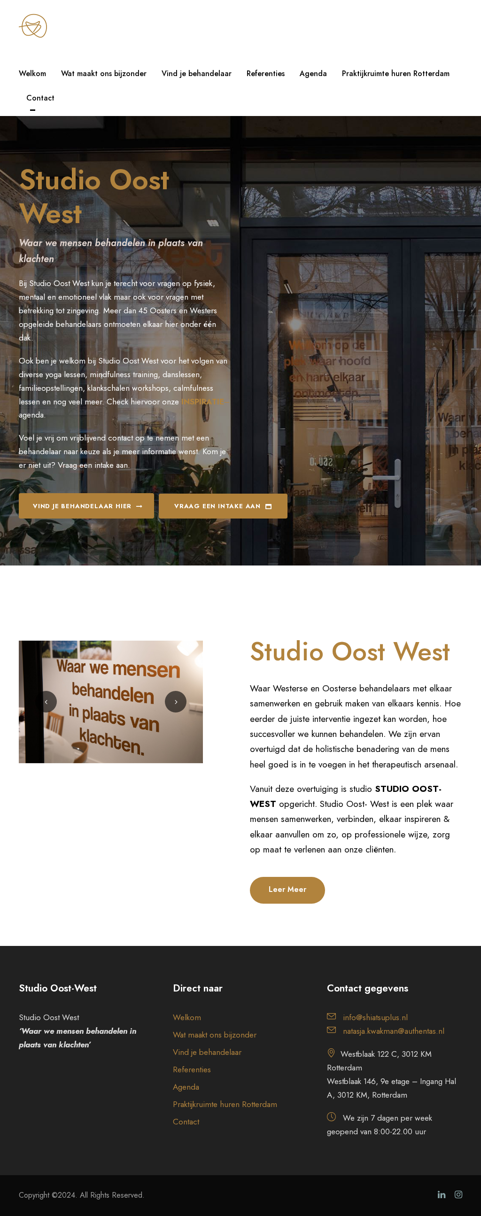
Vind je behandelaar (197, 73)
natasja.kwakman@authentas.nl (393, 1031)
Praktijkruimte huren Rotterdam (396, 73)
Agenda (313, 73)
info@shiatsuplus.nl (375, 1017)
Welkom (32, 73)
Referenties (266, 73)
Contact (40, 98)
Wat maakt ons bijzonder (104, 73)
